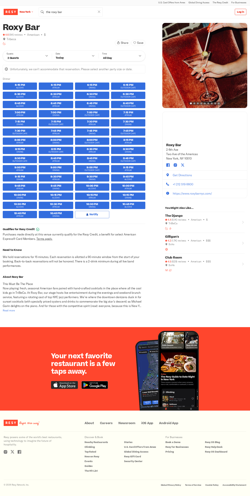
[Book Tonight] (4, 43)
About (89, 423)
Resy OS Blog (212, 442)
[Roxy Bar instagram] (175, 165)
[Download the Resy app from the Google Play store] (94, 385)
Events (89, 461)
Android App (168, 423)
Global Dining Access (199, 2)
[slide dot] (191, 103)
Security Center (133, 461)
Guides (89, 466)
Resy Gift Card (132, 456)
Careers (106, 423)
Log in (240, 12)
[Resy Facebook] (19, 452)
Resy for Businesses (177, 447)
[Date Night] (170, 270)
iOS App (147, 423)
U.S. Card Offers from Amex (171, 2)
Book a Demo (172, 442)
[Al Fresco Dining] (166, 249)
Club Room (173, 257)
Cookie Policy (212, 485)
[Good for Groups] (166, 270)
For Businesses (238, 2)
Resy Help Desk (214, 447)
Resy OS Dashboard (216, 451)
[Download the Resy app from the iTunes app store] (64, 385)
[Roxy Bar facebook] (168, 165)
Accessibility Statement (234, 485)
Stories (128, 442)
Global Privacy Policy (171, 485)
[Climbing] (170, 228)
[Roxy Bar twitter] (182, 165)
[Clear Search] (99, 11)
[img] (4, 39)
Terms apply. (44, 238)
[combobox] (71, 12)
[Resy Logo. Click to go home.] (11, 12)
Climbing (90, 447)
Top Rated (90, 451)
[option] (204, 65)
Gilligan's (172, 237)
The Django (174, 216)
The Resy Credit (220, 2)
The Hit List (91, 471)
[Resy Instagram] (5, 452)
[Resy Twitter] (12, 452)
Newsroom (126, 423)
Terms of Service (193, 485)
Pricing (169, 451)
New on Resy (92, 456)
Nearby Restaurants (96, 442)
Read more (9, 310)
